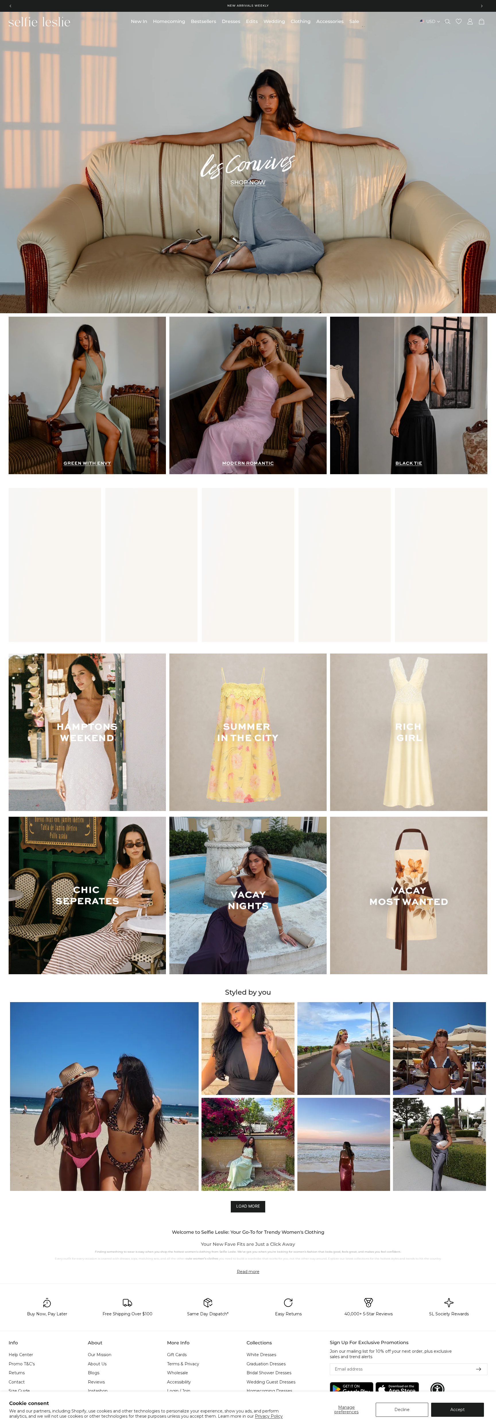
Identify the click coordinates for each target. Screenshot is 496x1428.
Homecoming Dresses (269, 1391)
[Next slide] (481, 5)
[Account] (470, 21)
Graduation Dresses (266, 1363)
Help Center (21, 1354)
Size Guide (19, 1391)
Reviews (96, 1381)
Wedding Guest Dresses (271, 1381)
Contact (17, 1381)
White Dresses (261, 1354)
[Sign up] (479, 1369)
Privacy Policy (269, 1416)
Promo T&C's (22, 1363)
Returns (17, 1372)
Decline (402, 1409)
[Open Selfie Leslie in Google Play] (351, 1389)
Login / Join (178, 1391)
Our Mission (99, 1354)
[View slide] (248, 162)
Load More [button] (248, 1206)
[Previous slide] (10, 5)
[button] (104, 1096)
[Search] (448, 21)
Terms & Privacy (183, 1363)
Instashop (98, 1391)
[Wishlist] (458, 21)
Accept (457, 1409)
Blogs (93, 1372)
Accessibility (179, 1381)
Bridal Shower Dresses (269, 1372)
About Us (97, 1363)
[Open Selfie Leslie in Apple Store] (397, 1389)
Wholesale (177, 1372)
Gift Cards (177, 1354)
